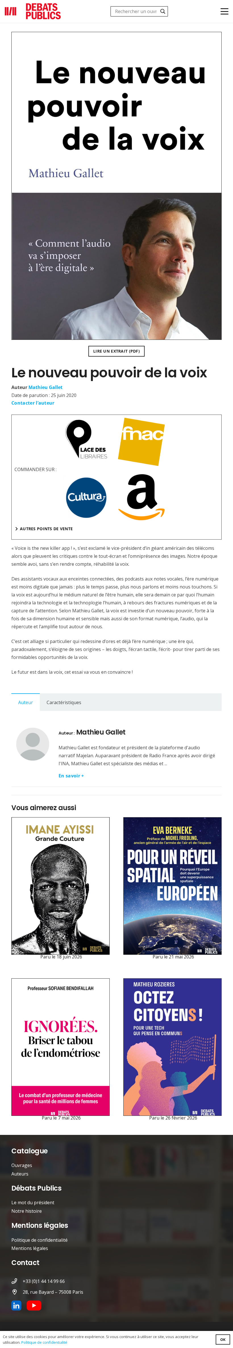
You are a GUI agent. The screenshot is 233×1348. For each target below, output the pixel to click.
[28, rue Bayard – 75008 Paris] (17, 1292)
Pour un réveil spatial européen (173, 821)
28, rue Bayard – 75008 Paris (53, 1292)
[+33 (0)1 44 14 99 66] (17, 1281)
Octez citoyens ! (173, 982)
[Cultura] (86, 497)
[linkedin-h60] (16, 1305)
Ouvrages (21, 1165)
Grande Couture (61, 821)
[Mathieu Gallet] (32, 744)
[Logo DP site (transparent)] (33, 11)
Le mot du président (32, 1202)
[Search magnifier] (163, 11)
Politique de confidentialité (39, 1240)
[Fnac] (141, 442)
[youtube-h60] (34, 1305)
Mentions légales (29, 1248)
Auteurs (19, 1174)
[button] (224, 11)
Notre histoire (26, 1211)
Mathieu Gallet (45, 387)
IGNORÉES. (61, 982)
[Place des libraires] (86, 439)
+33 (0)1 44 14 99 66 (44, 1281)
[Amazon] (141, 497)
